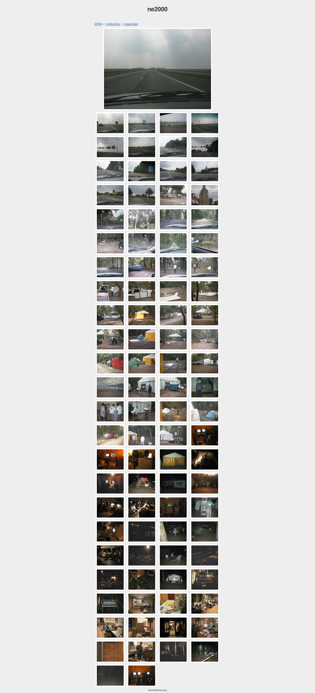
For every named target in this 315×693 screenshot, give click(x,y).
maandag (131, 23)
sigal (164, 690)
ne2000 (157, 9)
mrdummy (113, 23)
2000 (98, 23)
